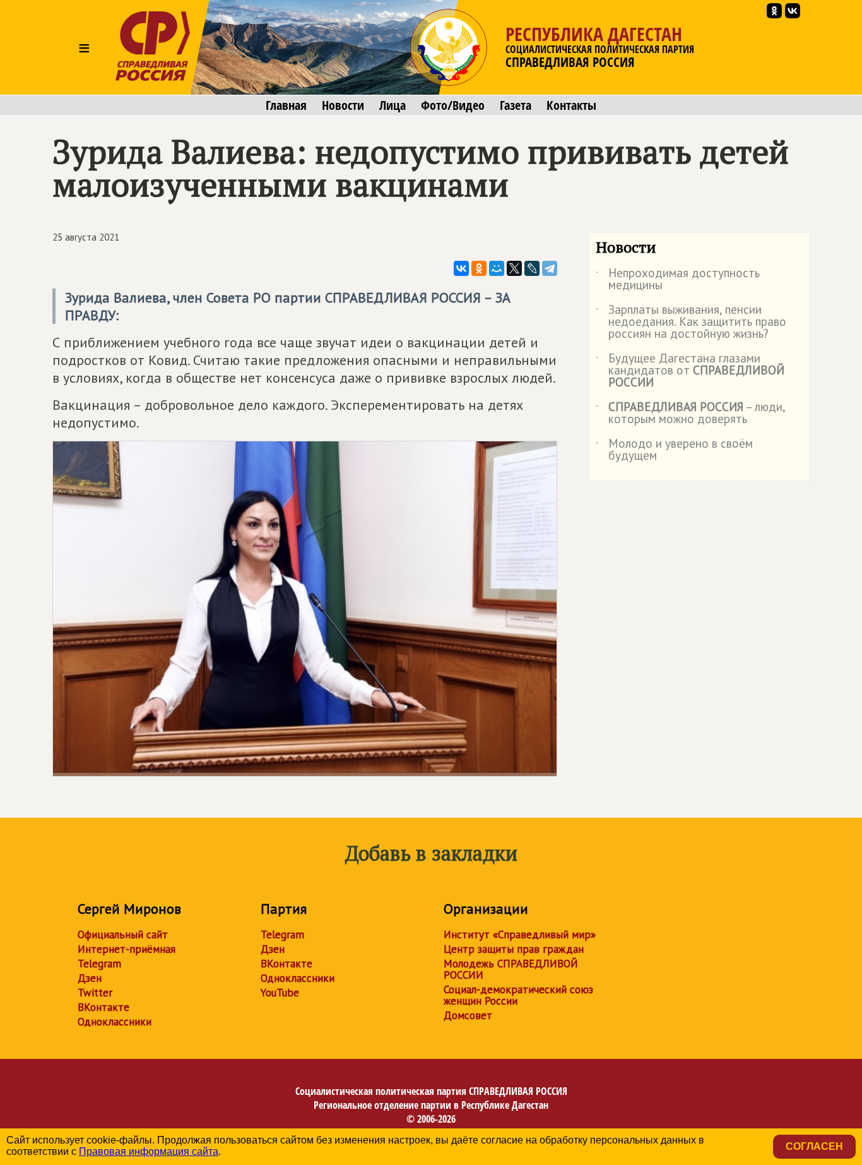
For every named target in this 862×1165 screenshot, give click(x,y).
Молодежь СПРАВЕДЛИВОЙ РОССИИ (511, 969)
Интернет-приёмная (126, 949)
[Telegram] (549, 268)
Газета (515, 105)
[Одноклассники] (479, 268)
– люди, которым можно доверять (690, 413)
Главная (286, 105)
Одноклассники (114, 1021)
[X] (514, 268)
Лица (392, 105)
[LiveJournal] (532, 268)
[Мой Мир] (496, 268)
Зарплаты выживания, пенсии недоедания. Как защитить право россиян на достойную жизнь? (691, 322)
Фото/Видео (453, 105)
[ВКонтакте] (461, 268)
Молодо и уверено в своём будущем (674, 450)
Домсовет (468, 1015)
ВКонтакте (103, 1007)
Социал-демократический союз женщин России (518, 995)
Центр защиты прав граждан (514, 949)
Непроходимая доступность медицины (678, 279)
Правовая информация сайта (148, 1151)
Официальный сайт (123, 934)
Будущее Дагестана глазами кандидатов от (690, 371)
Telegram (99, 963)
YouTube (280, 992)
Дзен (90, 978)
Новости (343, 105)
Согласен (814, 1146)
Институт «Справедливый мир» (520, 934)
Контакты (571, 105)
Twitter (95, 992)
